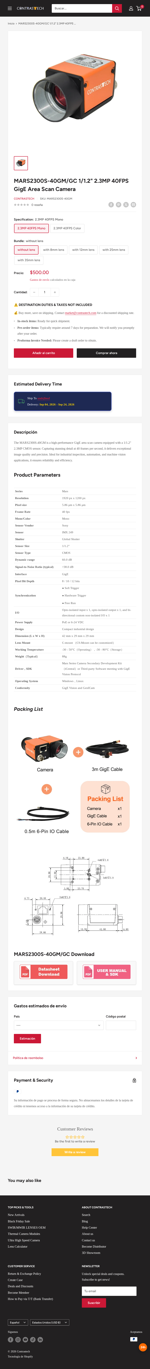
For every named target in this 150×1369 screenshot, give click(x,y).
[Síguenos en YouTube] (25, 1339)
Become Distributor (94, 1246)
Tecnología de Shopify (20, 1356)
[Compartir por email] (133, 204)
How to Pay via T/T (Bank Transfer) (30, 1299)
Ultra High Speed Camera (24, 1240)
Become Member (18, 1292)
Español (14, 1322)
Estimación (27, 1038)
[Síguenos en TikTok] (33, 1339)
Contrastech (24, 198)
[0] (139, 8)
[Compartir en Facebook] (111, 204)
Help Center (89, 1227)
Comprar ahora (106, 353)
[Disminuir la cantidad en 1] (34, 292)
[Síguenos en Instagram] (18, 1339)
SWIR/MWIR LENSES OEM (27, 1227)
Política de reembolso (28, 1058)
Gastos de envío (39, 279)
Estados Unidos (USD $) (46, 1322)
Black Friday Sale (19, 1221)
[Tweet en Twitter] (126, 204)
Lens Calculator (17, 1246)
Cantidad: (21, 292)
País (17, 1016)
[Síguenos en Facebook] (10, 1339)
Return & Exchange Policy (24, 1273)
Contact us (88, 1240)
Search (86, 1215)
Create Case (15, 1280)
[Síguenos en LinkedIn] (40, 1339)
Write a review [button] (75, 1152)
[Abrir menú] (10, 8)
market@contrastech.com (80, 313)
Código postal (116, 1016)
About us (87, 1233)
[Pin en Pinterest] (118, 204)
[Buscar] (117, 8)
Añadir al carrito (43, 353)
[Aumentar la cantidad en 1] (55, 292)
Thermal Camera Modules (24, 1233)
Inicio (11, 23)
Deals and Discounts (20, 1286)
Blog (85, 1221)
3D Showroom (91, 1252)
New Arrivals (16, 1215)
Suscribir (94, 1303)
